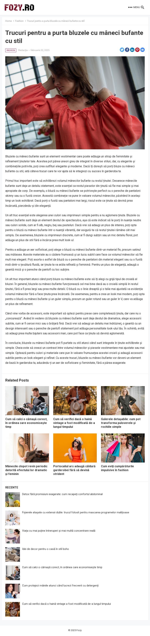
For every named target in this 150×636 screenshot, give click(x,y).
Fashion (19, 21)
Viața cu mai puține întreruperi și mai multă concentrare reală (58, 530)
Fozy (79, 630)
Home (8, 21)
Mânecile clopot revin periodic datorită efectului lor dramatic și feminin (26, 470)
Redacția (23, 50)
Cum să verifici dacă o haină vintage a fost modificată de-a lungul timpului (74, 423)
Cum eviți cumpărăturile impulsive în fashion (117, 468)
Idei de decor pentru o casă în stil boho (45, 549)
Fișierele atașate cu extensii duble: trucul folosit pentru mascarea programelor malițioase (75, 512)
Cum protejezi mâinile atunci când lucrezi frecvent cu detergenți (60, 585)
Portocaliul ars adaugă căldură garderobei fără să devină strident (74, 470)
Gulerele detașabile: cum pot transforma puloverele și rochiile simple (120, 423)
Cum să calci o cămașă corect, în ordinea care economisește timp (26, 423)
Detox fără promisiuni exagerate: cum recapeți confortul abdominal (62, 494)
